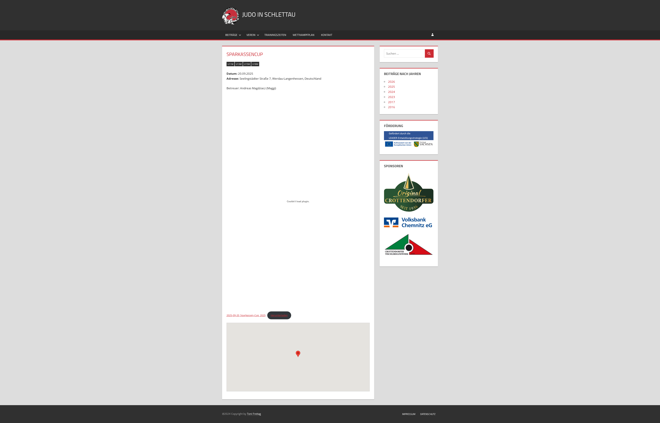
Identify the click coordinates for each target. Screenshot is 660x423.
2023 (391, 97)
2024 (391, 92)
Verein (250, 35)
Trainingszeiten (275, 35)
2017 (391, 102)
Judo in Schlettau (268, 14)
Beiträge (231, 35)
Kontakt (326, 35)
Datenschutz (428, 414)
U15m (247, 64)
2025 (391, 87)
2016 (391, 107)
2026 (391, 82)
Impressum (408, 414)
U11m (230, 64)
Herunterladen (279, 315)
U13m (239, 64)
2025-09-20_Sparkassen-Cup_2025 (246, 315)
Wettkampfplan (303, 35)
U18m (255, 64)
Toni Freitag (254, 413)
